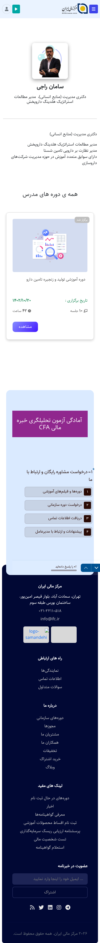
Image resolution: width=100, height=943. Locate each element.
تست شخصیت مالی (50, 839)
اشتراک (50, 892)
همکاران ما (50, 743)
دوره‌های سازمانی (50, 718)
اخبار (50, 806)
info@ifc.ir (50, 619)
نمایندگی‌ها (50, 671)
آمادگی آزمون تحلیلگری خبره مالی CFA (49, 424)
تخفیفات (50, 751)
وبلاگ (50, 767)
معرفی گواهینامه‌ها (50, 815)
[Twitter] (41, 908)
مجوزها (50, 726)
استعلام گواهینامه (50, 848)
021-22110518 (50, 611)
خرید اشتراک (50, 759)
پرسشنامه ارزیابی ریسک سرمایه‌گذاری (50, 831)
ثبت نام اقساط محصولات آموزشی (50, 823)
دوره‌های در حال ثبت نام (50, 798)
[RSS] (32, 908)
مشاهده (25, 327)
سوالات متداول (50, 687)
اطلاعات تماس (50, 679)
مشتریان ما (50, 734)
